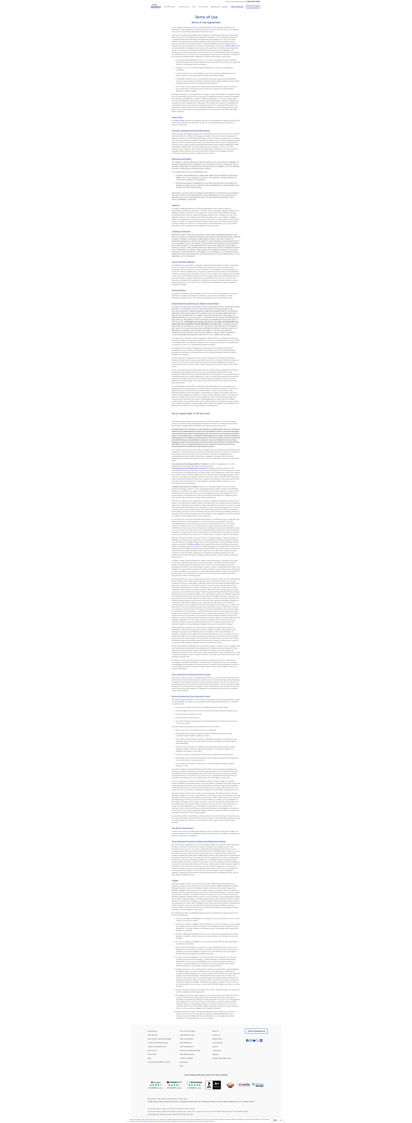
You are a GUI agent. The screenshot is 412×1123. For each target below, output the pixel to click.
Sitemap (215, 1054)
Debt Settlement (186, 1043)
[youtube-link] (254, 1040)
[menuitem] (169, 6)
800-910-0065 (253, 1)
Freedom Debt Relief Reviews (158, 1043)
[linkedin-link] (261, 1040)
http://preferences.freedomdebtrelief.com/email (188, 468)
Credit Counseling (186, 1058)
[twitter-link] (257, 1040)
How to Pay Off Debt (187, 1031)
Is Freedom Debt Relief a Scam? (159, 1062)
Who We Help (152, 1035)
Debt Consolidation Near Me (190, 1050)
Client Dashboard (237, 7)
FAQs (149, 1058)
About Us (215, 1031)
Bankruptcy (184, 1062)
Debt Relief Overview (187, 1035)
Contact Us (216, 1035)
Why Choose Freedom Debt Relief (159, 1039)
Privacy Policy (231, 46)
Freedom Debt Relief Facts (157, 1047)
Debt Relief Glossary (187, 1054)
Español (224, 7)
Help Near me (215, 7)
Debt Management (186, 1047)
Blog (181, 1066)
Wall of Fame (152, 1050)
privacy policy (155, 1121)
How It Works (152, 1031)
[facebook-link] (247, 1040)
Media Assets (217, 1039)
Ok (275, 1120)
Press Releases (217, 1043)
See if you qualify (253, 7)
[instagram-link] (250, 1040)
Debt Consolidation (186, 1039)
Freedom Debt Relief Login (221, 1058)
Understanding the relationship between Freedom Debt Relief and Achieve (170, 1114)
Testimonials (152, 1054)
